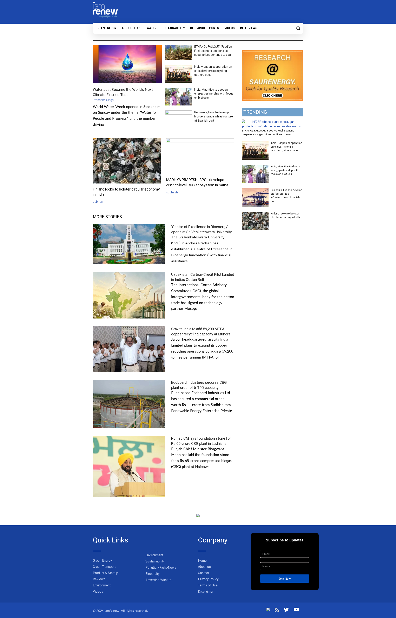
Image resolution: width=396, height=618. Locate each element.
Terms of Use (208, 585)
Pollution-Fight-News (160, 567)
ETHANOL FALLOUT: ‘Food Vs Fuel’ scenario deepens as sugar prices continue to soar (213, 50)
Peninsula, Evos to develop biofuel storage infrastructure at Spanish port (213, 116)
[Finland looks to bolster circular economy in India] (255, 214)
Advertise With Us (158, 580)
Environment (102, 585)
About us (204, 567)
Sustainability (173, 28)
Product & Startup (105, 573)
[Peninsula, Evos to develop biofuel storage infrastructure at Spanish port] (255, 190)
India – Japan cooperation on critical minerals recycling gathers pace (213, 70)
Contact (203, 573)
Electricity (152, 574)
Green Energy (105, 28)
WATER (151, 28)
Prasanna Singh (103, 100)
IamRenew (112, 610)
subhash (98, 201)
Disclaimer (205, 591)
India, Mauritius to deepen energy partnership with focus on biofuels (213, 93)
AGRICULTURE (131, 28)
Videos (229, 28)
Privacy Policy (208, 579)
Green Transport (104, 567)
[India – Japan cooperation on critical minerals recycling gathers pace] (255, 143)
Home (202, 560)
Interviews (248, 28)
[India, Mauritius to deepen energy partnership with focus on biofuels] (255, 167)
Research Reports (204, 28)
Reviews (99, 579)
